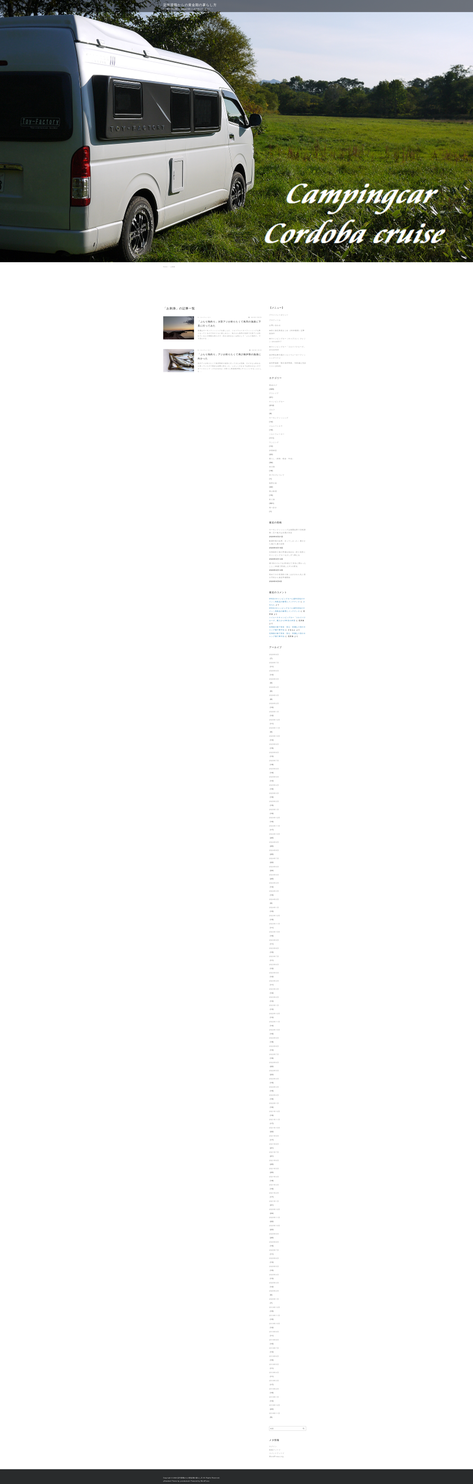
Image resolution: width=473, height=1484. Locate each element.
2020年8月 (274, 1242)
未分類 (272, 466)
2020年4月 (274, 1274)
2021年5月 (274, 1168)
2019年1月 (274, 1397)
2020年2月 (274, 1290)
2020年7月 (274, 1250)
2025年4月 (274, 785)
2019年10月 (274, 1323)
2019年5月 (274, 1364)
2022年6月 (274, 1062)
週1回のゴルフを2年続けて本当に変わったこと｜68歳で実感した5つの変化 (287, 564)
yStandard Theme (170, 1481)
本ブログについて (277, 475)
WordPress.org (276, 1456)
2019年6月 (274, 1356)
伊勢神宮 (273, 450)
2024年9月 (274, 842)
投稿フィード (275, 1449)
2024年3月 (274, 891)
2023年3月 (274, 989)
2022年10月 (274, 1029)
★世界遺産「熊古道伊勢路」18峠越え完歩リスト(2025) (287, 364)
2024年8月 (274, 850)
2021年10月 (274, 1127)
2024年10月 (274, 834)
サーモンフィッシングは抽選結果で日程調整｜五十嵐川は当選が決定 (287, 531)
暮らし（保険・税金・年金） (281, 458)
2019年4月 (274, 1372)
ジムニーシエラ (276, 425)
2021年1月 (274, 1201)
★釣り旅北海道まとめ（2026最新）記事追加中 (287, 332)
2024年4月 (274, 882)
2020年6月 (274, 1258)
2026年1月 (274, 711)
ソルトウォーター (277, 434)
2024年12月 (274, 817)
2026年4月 (274, 687)
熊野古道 (273, 483)
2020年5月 (274, 1266)
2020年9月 (274, 1233)
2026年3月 (274, 695)
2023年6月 (274, 964)
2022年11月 (274, 1021)
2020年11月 (274, 1217)
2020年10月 (274, 1225)
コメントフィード (277, 1453)
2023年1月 (274, 1005)
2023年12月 (274, 915)
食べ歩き (273, 507)
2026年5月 (274, 679)
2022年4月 (274, 1078)
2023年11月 (274, 923)
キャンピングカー (277, 401)
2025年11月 (274, 727)
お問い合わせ (275, 325)
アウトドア (274, 393)
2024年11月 (274, 825)
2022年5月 (274, 1070)
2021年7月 (274, 1152)
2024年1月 (274, 907)
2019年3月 (274, 1380)
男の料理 (273, 491)
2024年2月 (274, 899)
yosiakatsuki (185, 1481)
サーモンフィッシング (278, 417)
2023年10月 (274, 931)
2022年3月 (274, 1087)
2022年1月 (274, 1103)
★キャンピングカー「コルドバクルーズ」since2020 (287, 348)
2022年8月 (274, 1046)
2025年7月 (274, 760)
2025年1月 (274, 809)
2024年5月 (274, 874)
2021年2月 (274, 1192)
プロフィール (275, 320)
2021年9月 (274, 1135)
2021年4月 (274, 1176)
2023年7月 (274, 956)
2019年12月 (274, 1307)
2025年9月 (274, 744)
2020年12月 (274, 1209)
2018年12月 (274, 1405)
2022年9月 (274, 1037)
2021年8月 (274, 1144)
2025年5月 (274, 776)
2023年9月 (274, 940)
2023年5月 (274, 972)
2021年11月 (274, 1119)
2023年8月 (274, 948)
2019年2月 (274, 1388)
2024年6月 (274, 866)
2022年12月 (274, 1013)
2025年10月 (274, 736)
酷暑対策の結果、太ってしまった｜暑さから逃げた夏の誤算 (287, 542)
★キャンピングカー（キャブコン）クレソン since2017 (287, 340)
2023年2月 (274, 997)
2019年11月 (274, 1315)
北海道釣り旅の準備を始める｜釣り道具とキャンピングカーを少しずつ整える (287, 553)
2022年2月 (274, 1095)
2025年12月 (274, 719)
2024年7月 (274, 858)
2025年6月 (274, 768)
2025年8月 (274, 752)
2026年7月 (274, 662)
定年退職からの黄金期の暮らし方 (190, 4)
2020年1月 (274, 1299)
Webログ (273, 385)
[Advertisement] (236, 286)
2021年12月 (274, 1111)
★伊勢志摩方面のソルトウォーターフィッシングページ (287, 356)
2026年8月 (274, 654)
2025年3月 (274, 793)
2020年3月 (274, 1282)
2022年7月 (274, 1054)
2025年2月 (274, 801)
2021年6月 (274, 1160)
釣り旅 (272, 499)
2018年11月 (274, 1413)
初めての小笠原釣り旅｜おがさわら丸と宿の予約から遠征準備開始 (287, 575)
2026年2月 (274, 703)
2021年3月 (274, 1184)
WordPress (205, 1481)
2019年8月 (274, 1339)
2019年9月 (274, 1331)
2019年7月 (274, 1348)
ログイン (273, 1446)
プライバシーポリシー (278, 314)
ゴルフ (272, 409)
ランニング (274, 442)
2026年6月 (274, 670)
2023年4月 (274, 980)
